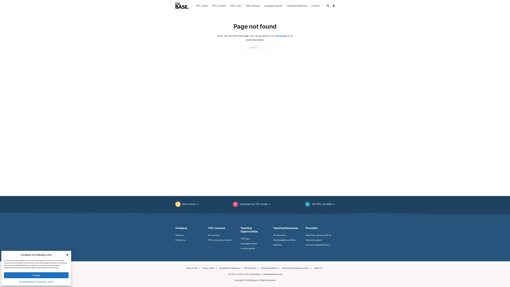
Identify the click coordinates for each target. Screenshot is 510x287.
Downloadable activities (284, 240)
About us (179, 235)
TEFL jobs (245, 238)
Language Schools (273, 5)
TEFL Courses (219, 5)
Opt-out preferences (27, 282)
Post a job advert (314, 240)
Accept (36, 275)
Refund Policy (250, 268)
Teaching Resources (297, 5)
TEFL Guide (201, 5)
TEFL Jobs (235, 5)
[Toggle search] (327, 5)
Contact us (180, 240)
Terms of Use (191, 268)
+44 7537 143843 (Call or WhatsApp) (244, 274)
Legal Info (318, 268)
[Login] (334, 6)
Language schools (249, 243)
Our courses (214, 235)
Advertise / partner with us (318, 235)
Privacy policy (41, 282)
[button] (67, 255)
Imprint (50, 282)
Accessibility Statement (229, 268)
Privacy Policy (208, 268)
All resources (279, 235)
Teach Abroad (252, 5)
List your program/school (317, 245)
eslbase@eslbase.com (272, 274)
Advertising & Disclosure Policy (295, 268)
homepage (281, 36)
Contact (315, 5)
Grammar (277, 245)
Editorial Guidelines (269, 268)
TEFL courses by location (220, 240)
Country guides (248, 248)
